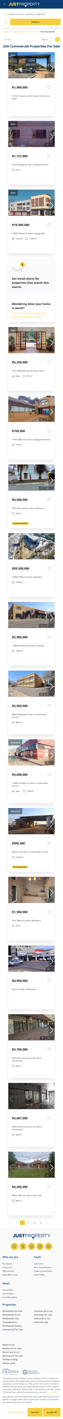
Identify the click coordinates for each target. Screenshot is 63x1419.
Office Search (8, 1271)
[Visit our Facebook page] (14, 1246)
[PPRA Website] (10, 1373)
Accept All (52, 1412)
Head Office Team (10, 1274)
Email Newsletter (9, 1297)
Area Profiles (39, 1274)
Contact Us (7, 1267)
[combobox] (21, 14)
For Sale (33, 31)
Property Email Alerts (43, 1271)
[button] (52, 68)
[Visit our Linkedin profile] (31, 1246)
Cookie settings (15, 1412)
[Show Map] (57, 39)
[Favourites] (49, 87)
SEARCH (35, 22)
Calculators (39, 1263)
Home (6, 31)
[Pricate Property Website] (31, 1373)
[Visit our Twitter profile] (23, 1246)
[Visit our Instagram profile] (40, 1246)
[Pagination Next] (46, 1222)
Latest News (7, 1290)
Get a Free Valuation (43, 1267)
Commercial (19, 31)
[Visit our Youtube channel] (48, 1246)
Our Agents (7, 1263)
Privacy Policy (52, 1392)
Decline (35, 1412)
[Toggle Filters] (5, 22)
